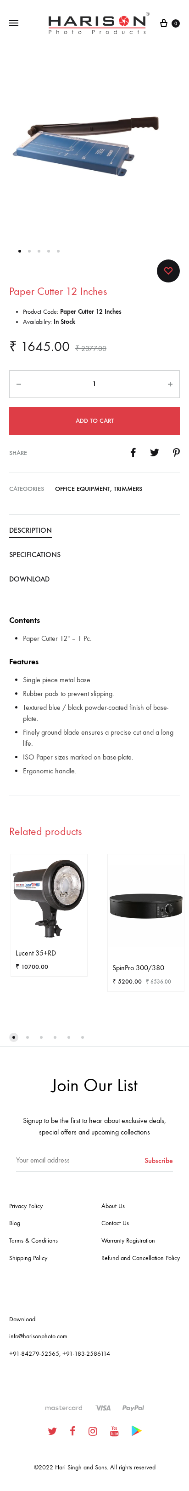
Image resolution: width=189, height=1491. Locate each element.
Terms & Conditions (33, 1240)
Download (22, 1319)
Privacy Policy (26, 1206)
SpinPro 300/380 (138, 967)
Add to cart (95, 421)
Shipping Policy (28, 1258)
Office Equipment (82, 489)
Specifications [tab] (35, 554)
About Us (113, 1206)
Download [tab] (29, 579)
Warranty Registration (128, 1240)
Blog (14, 1223)
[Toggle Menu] (13, 23)
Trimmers (128, 489)
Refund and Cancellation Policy (140, 1258)
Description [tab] (30, 530)
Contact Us (115, 1223)
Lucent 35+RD (36, 953)
